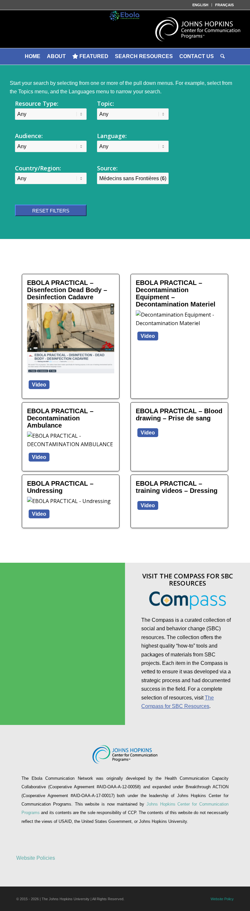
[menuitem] (200, 5)
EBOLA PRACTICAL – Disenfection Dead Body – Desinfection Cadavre (67, 290)
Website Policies (35, 858)
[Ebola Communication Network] (125, 29)
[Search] (223, 56)
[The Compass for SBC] (187, 600)
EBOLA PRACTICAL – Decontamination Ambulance (60, 418)
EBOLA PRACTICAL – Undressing (60, 487)
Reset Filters (50, 210)
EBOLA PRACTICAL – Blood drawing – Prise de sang (179, 414)
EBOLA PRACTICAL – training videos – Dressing (176, 487)
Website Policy (222, 899)
